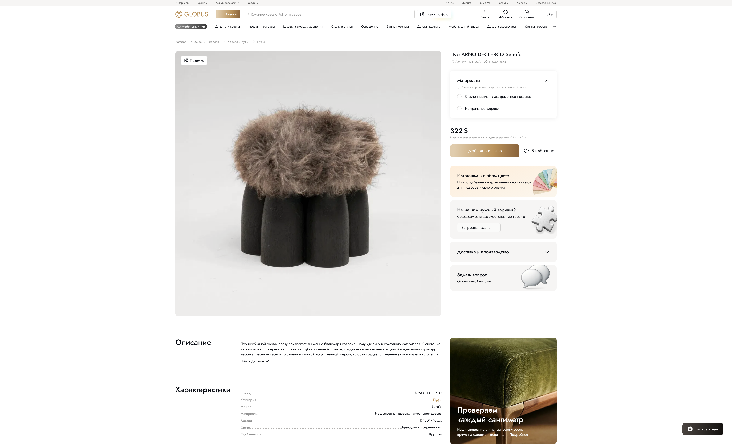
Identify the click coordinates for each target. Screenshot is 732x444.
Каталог (231, 14)
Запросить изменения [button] (478, 227)
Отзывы (503, 3)
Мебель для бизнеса (464, 26)
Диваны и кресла (227, 26)
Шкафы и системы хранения (303, 26)
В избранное (544, 150)
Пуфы (437, 399)
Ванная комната (398, 26)
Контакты (522, 3)
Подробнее (518, 434)
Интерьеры (182, 3)
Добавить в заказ (485, 150)
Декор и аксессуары (501, 26)
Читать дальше (252, 361)
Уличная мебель (536, 26)
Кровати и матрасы (261, 26)
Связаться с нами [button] (546, 3)
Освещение (369, 26)
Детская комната (428, 26)
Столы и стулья (342, 26)
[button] (485, 12)
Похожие (197, 60)
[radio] (459, 96)
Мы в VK (485, 3)
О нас (450, 3)
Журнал (467, 3)
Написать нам (706, 429)
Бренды (202, 3)
